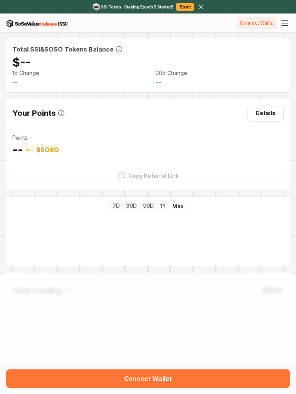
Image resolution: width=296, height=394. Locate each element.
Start (185, 7)
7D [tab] (116, 205)
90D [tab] (148, 205)
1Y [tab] (163, 205)
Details (266, 113)
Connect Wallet (257, 23)
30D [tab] (131, 205)
